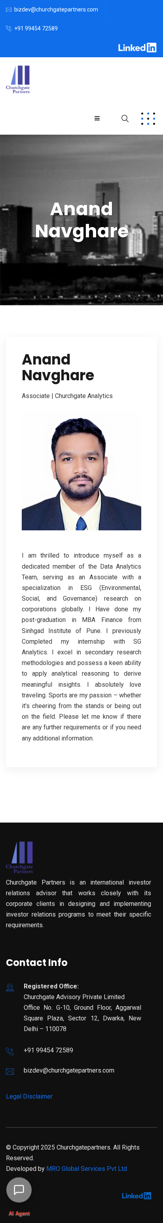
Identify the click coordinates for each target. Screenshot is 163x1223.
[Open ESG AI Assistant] (19, 1191)
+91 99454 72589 (36, 28)
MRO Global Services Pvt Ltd (86, 1168)
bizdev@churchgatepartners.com (56, 9)
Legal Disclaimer (29, 1096)
